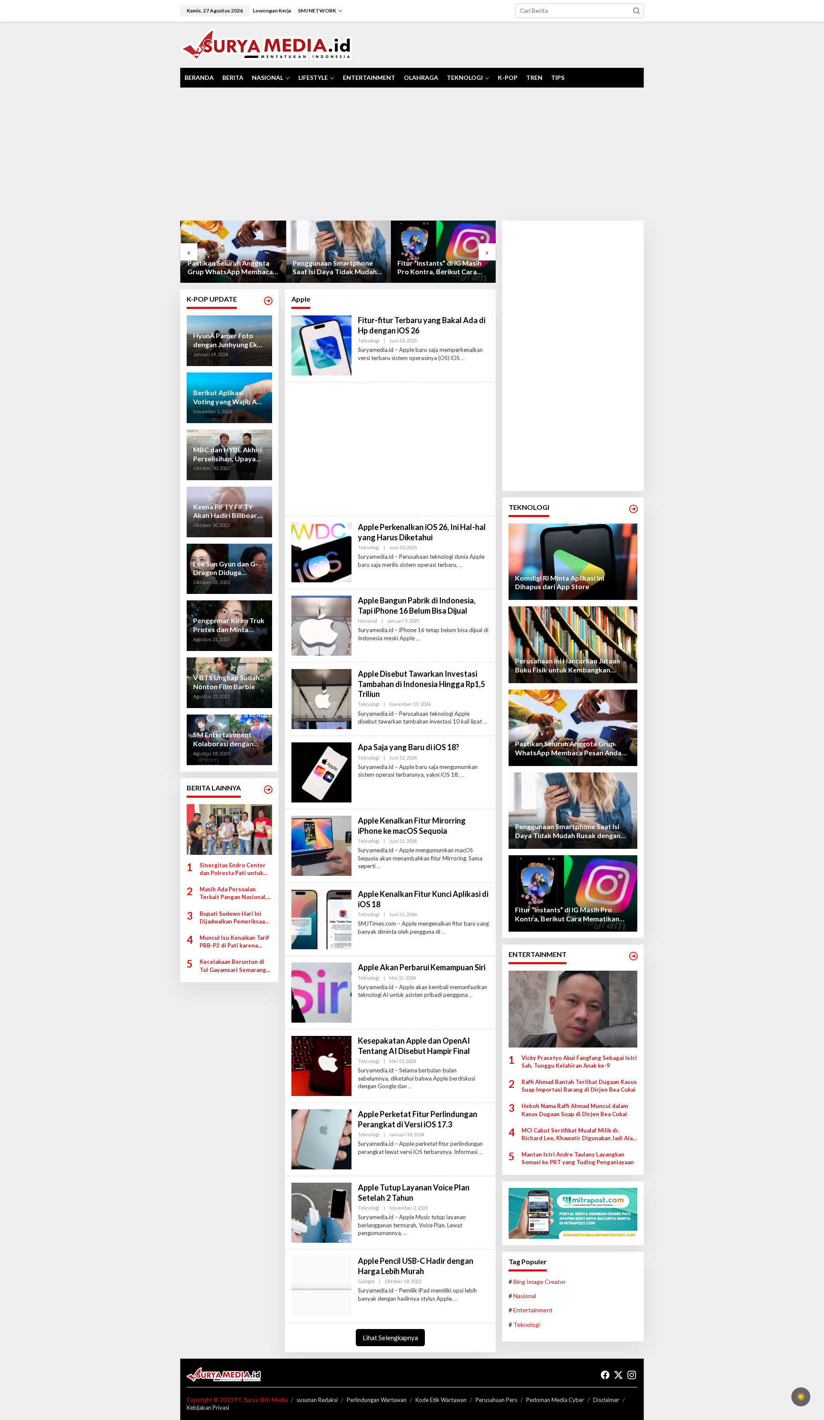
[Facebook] (605, 1375)
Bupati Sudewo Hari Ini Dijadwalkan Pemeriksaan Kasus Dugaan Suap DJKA (234, 917)
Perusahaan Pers (496, 1399)
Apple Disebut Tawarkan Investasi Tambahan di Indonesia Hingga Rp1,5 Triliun (421, 684)
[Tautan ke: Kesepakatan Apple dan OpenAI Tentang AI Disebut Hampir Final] (321, 1065)
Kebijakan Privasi (208, 1407)
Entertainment (533, 1310)
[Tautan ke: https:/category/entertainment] (633, 956)
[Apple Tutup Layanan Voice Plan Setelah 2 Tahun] (405, 1233)
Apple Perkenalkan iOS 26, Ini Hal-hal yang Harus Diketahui (422, 532)
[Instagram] (631, 1375)
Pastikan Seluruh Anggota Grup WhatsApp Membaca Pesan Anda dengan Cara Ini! (232, 268)
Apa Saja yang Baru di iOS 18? (408, 747)
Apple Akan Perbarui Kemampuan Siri (421, 967)
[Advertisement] (412, 154)
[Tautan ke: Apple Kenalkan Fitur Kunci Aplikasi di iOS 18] (321, 918)
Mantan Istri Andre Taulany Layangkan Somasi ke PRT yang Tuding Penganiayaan (577, 1158)
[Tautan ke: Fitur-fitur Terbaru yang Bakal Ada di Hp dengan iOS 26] (321, 344)
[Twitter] (618, 1375)
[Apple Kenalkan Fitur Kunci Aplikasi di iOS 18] (443, 932)
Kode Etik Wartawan (441, 1399)
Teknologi (368, 340)
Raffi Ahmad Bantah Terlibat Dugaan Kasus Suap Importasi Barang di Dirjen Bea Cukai (579, 1085)
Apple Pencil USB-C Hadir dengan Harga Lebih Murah (415, 1265)
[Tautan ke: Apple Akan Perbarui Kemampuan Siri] (321, 992)
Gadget (366, 1281)
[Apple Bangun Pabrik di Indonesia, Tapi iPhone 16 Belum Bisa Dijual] (418, 638)
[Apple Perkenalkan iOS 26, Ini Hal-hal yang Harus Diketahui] (461, 565)
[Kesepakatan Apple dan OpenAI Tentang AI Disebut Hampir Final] (410, 1086)
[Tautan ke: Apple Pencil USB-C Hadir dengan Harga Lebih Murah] (321, 1285)
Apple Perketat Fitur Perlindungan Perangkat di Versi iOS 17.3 (417, 1119)
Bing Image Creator (539, 1281)
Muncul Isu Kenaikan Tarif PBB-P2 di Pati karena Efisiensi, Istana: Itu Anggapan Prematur (234, 941)
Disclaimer (606, 1399)
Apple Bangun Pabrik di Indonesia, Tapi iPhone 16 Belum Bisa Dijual (417, 605)
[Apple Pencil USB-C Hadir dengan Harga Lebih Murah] (456, 1299)
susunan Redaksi (317, 1399)
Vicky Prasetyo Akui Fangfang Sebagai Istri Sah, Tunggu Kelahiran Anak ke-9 (579, 1061)
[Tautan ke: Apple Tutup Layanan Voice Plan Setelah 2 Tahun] (321, 1212)
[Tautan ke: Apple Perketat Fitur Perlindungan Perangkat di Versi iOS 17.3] (321, 1138)
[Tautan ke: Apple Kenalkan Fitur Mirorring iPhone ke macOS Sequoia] (321, 845)
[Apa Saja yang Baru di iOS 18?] (462, 775)
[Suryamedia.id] (266, 44)
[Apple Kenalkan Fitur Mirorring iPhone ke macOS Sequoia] (379, 866)
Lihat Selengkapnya (390, 1337)
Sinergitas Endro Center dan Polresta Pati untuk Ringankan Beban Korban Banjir (233, 869)
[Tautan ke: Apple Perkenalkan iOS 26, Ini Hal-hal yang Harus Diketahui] (321, 551)
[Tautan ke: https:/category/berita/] (268, 789)
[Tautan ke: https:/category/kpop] (268, 301)
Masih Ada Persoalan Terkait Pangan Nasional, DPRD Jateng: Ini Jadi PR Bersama (233, 893)
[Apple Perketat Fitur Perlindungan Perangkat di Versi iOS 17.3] (481, 1152)
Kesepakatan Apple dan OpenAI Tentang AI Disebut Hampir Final (414, 1045)
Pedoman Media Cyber (555, 1399)
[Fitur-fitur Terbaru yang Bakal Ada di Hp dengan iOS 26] (463, 358)
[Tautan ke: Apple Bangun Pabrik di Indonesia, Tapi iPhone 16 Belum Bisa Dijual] (321, 625)
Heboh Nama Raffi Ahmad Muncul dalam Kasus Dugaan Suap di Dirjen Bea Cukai (574, 1109)
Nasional (367, 621)
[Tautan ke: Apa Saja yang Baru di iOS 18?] (321, 771)
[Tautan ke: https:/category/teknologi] (633, 509)
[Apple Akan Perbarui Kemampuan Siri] (471, 995)
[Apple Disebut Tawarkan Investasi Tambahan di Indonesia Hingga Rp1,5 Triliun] (485, 721)
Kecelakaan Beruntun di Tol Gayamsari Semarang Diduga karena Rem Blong (234, 965)
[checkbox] (800, 1396)
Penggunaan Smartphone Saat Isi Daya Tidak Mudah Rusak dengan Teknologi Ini (334, 268)
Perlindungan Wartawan (376, 1399)
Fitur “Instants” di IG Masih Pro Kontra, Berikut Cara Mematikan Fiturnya (439, 268)
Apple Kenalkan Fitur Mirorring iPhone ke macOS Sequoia (412, 825)
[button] (636, 10)
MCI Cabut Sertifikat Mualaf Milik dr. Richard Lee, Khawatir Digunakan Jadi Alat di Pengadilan (578, 1134)
